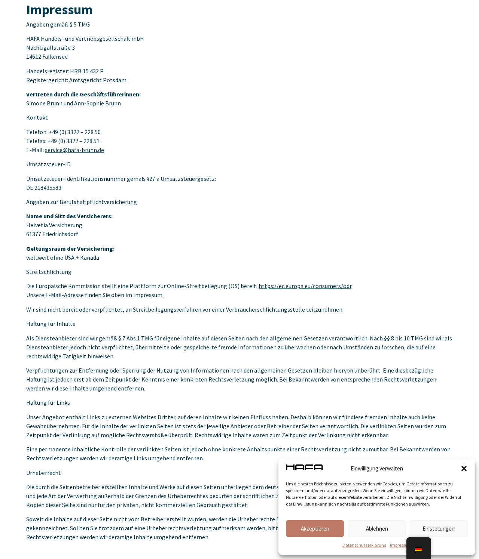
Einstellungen (438, 528)
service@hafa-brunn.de (74, 150)
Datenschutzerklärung (364, 545)
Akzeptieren (315, 528)
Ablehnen (377, 528)
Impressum (401, 545)
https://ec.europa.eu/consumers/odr (305, 286)
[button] (464, 468)
